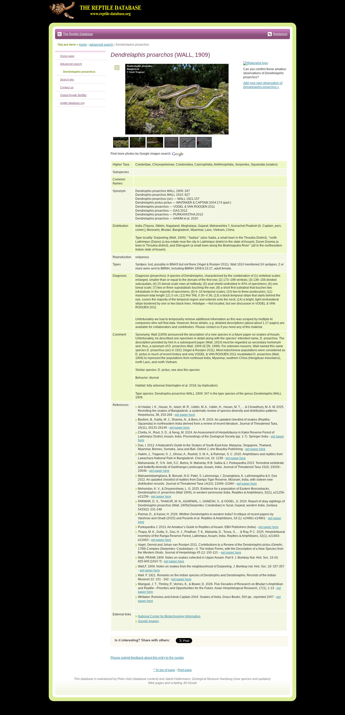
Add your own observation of (262, 85)
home (83, 44)
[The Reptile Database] (97, 21)
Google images (148, 621)
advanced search (101, 44)
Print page (185, 670)
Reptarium (280, 34)
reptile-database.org (72, 102)
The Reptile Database (78, 34)
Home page (67, 56)
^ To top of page (164, 670)
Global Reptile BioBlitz (73, 95)
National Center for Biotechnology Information (169, 616)
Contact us (66, 87)
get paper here (185, 415)
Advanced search (71, 63)
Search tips (67, 79)
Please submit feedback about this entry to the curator (147, 657)
